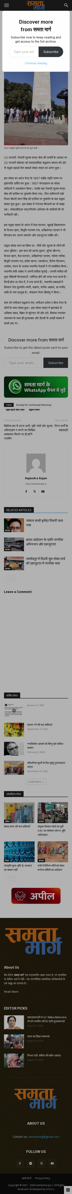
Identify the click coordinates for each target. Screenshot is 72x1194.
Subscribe (50, 52)
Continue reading (36, 63)
